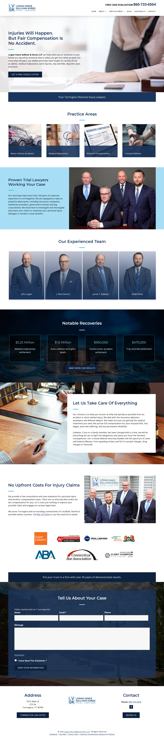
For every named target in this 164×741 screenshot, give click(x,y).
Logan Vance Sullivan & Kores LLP (77, 732)
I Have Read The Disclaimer (32, 660)
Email (62, 612)
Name (17, 612)
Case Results (139, 11)
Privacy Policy (73, 734)
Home (93, 11)
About (102, 11)
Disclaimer (19, 655)
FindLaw (111, 734)
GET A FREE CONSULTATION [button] (25, 74)
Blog (129, 11)
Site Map (62, 734)
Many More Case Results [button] (82, 368)
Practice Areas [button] (115, 11)
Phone (107, 612)
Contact (152, 11)
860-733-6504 (144, 4)
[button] (162, 725)
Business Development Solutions (93, 734)
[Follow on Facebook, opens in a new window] (131, 707)
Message (18, 625)
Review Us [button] (131, 715)
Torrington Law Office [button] (33, 715)
